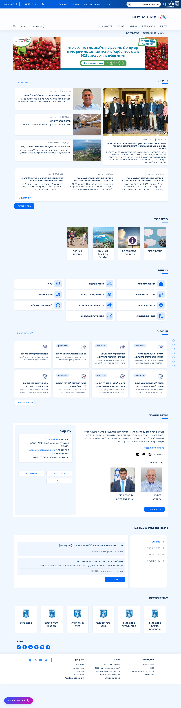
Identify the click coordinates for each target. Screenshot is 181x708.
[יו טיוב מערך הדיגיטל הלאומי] (40, 660)
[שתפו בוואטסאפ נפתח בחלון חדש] (19, 647)
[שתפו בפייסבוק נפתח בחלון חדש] (25, 647)
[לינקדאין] (137, 454)
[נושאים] (173, 349)
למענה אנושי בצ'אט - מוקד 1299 (107, 668)
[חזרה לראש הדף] (173, 700)
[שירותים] (173, 353)
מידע (76, 4)
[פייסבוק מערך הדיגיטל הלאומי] (51, 660)
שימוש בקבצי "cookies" (74, 678)
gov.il (162, 33)
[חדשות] (173, 340)
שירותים (109, 4)
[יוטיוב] (143, 454)
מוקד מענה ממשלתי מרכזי (110, 675)
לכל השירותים (148, 665)
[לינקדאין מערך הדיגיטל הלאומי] (35, 660)
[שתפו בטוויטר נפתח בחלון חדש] (36, 647)
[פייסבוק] (150, 454)
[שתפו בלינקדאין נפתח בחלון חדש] (30, 647)
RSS (152, 668)
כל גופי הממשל (149, 33)
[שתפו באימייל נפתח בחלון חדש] (42, 647)
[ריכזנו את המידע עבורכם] (173, 361)
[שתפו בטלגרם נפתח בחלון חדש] (48, 647)
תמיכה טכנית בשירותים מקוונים (108, 671)
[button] (163, 48)
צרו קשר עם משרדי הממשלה (143, 671)
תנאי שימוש (149, 675)
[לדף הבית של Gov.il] (171, 4)
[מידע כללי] (173, 345)
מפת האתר (79, 671)
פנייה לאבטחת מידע (112, 678)
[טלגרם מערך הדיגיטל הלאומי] (29, 660)
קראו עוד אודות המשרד (154, 448)
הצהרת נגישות (78, 668)
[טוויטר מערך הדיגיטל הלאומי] (46, 660)
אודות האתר (79, 665)
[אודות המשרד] (173, 357)
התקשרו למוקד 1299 (112, 665)
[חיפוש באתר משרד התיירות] (15, 26)
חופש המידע (79, 675)
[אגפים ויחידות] (173, 366)
